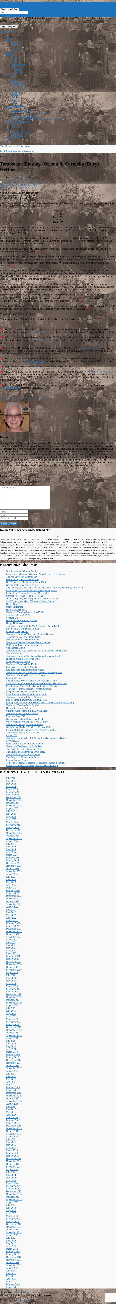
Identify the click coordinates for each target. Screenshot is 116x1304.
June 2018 (11, 1043)
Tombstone (19, 398)
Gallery (9, 75)
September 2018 (14, 1035)
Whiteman (17, 70)
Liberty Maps (18, 135)
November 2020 (14, 964)
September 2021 (14, 937)
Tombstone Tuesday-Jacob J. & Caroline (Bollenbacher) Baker (36, 738)
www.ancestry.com (36, 332)
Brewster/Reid (19, 64)
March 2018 (12, 1051)
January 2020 (12, 991)
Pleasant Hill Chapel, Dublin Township (25, 596)
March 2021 (12, 953)
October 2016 (12, 1098)
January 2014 (12, 1188)
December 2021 (13, 928)
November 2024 (14, 833)
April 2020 (11, 983)
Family (9, 53)
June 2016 (11, 1109)
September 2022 (14, 904)
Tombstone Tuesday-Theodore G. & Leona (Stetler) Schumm (35, 762)
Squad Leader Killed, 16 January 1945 (24, 743)
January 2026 (12, 794)
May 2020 (11, 980)
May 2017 (11, 1079)
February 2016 (13, 1120)
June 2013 (11, 1207)
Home (9, 37)
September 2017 (14, 1068)
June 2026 (11, 781)
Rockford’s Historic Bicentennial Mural (25, 669)
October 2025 (12, 803)
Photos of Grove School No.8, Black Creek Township (32, 765)
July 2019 (10, 1008)
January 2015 (12, 1155)
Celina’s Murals (13, 653)
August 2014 (12, 1169)
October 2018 (12, 1032)
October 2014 (12, 1164)
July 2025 (10, 811)
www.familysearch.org (89, 348)
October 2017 (12, 1065)
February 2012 (13, 1251)
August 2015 (12, 1136)
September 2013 (14, 1199)
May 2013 (11, 1210)
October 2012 (12, 1229)
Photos (15, 78)
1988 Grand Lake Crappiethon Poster (24, 645)
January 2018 (12, 1057)
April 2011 (11, 1279)
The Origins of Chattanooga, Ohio (22, 757)
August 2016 (12, 1103)
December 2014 (13, 1158)
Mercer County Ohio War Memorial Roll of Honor (36, 119)
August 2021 (12, 939)
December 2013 (13, 1191)
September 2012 (14, 1232)
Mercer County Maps (16, 130)
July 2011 (10, 1270)
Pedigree (16, 56)
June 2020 (11, 978)
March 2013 (12, 1216)
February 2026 (13, 792)
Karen (15, 42)
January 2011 (12, 1287)
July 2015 (10, 1139)
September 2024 (14, 838)
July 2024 (10, 844)
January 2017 (12, 1090)
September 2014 (14, 1166)
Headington (17, 72)
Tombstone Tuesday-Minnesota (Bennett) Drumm (29, 634)
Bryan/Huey (18, 67)
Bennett (15, 97)
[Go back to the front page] (0, 23)
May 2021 (11, 948)
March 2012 (12, 1248)
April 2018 (11, 1049)
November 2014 (14, 1161)
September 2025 (14, 805)
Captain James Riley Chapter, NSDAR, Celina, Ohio (31, 680)
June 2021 (11, 945)
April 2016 (11, 1114)
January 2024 (12, 860)
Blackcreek (17, 127)
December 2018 (13, 1027)
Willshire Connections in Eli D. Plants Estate (27, 710)
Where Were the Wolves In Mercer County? (27, 721)
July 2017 (10, 1073)
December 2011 (13, 1257)
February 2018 (13, 1054)
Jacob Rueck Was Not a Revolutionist (18, 151)
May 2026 (11, 783)
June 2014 (11, 1175)
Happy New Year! (14, 604)
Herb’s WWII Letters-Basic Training (29, 113)
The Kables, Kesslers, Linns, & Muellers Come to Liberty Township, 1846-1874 (44, 587)
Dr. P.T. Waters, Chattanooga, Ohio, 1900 (26, 582)
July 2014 (10, 1172)
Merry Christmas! (14, 606)
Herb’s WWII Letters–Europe (26, 116)
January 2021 (12, 958)
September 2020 (14, 969)
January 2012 (12, 1254)
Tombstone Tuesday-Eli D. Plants (22, 713)
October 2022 (12, 901)
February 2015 (13, 1153)
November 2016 (14, 1095)
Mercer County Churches (18, 122)
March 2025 (12, 822)
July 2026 (10, 778)
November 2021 (14, 931)
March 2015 (12, 1150)
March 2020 (12, 986)
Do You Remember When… (19, 708)
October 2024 (12, 835)
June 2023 (11, 879)
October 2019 (12, 1000)
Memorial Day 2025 (15, 716)
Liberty (15, 124)
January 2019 (12, 1024)
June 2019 (11, 1010)
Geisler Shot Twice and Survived (22, 585)
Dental (15, 48)
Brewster (16, 91)
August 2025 (12, 808)
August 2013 (12, 1202)
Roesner (16, 100)
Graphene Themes (22, 1300)
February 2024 (13, 857)
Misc (14, 50)
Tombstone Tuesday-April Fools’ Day (24, 746)
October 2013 (12, 1196)
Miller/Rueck (18, 83)
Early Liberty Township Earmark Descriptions (28, 593)
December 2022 (13, 896)
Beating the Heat (14, 678)
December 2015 (13, 1125)
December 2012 (13, 1224)
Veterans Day (12, 617)
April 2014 (11, 1180)
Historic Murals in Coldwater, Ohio (23, 658)
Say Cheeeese (12, 741)
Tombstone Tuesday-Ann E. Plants (22, 732)
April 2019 (11, 1016)
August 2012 (12, 1235)
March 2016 (12, 1117)
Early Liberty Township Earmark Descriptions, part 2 (31, 590)
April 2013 (11, 1213)
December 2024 (13, 830)
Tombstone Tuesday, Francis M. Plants (24, 724)
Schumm (16, 61)
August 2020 (12, 972)
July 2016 (10, 1106)
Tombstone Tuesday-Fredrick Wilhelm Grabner (28, 689)
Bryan (15, 94)
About (9, 39)
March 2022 (12, 920)
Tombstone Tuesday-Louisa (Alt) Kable (25, 612)
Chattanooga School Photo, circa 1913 (24, 719)
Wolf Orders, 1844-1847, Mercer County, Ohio (28, 727)
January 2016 (12, 1123)
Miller (15, 59)
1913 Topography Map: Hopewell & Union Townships (32, 598)
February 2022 (13, 923)
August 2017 (12, 1071)
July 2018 (10, 1041)
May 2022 (11, 915)
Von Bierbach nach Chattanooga (15, 146)
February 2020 (13, 989)
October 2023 (12, 868)
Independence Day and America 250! (24, 691)
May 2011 (11, 1276)
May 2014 (11, 1177)
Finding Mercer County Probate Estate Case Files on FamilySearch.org (40, 702)
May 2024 (11, 849)
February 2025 (13, 824)
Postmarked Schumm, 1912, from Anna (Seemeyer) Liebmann (36, 574)
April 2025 (11, 819)
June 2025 (11, 813)
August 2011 (12, 1268)
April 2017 (11, 1082)
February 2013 (13, 1218)
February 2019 (13, 1021)
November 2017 (14, 1062)
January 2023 (12, 893)
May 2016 (11, 1112)
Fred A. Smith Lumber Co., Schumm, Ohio (26, 700)
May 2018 (11, 1046)
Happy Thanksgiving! (16, 609)
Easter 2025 (11, 735)
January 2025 (12, 827)
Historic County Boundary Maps (21, 620)
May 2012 (11, 1243)
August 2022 (12, 907)
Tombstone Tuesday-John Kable (21, 664)
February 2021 (13, 956)
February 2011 (13, 1284)
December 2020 (13, 961)
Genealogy (17, 45)
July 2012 (10, 1238)
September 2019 (14, 1002)
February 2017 (13, 1087)
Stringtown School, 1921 (18, 615)
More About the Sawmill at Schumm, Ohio (26, 694)
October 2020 (12, 967)
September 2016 (14, 1101)
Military (10, 108)
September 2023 (14, 871)
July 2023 (10, 876)
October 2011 (12, 1262)
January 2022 (12, 926)
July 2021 (10, 942)
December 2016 (13, 1093)
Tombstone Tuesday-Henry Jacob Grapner (26, 675)
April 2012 (11, 1246)
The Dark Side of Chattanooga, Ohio (23, 749)
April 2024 (11, 852)
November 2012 (14, 1227)
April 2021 (11, 950)
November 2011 (13, 1259)
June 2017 (11, 1076)
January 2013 (12, 1221)
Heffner (22, 177)
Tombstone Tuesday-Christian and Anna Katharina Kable (33, 656)
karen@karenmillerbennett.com (25, 1292)
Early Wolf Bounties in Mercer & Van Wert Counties (31, 730)
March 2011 (12, 1281)
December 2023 (13, 863)
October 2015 (12, 1131)
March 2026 (12, 789)
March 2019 (12, 1019)
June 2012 (11, 1240)
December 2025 (13, 797)
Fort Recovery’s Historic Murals (21, 667)
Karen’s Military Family (23, 111)
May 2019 (11, 1013)
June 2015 (11, 1142)
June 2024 (11, 846)
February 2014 (13, 1186)
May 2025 (11, 816)
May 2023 (11, 882)
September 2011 (13, 1265)
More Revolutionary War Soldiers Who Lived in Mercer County (36, 683)
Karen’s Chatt (6, 32)
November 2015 (14, 1128)
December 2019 (13, 994)
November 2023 (14, 865)
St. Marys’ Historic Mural (18, 661)
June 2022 (11, 912)
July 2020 (10, 975)
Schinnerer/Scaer (20, 89)
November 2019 (14, 997)
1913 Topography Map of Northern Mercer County (30, 601)
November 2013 (14, 1194)
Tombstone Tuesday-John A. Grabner (24, 697)
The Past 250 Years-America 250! (22, 576)
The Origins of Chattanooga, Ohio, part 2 (25, 751)
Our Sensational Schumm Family (22, 571)
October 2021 (12, 934)
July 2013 (10, 1205)
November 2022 (14, 898)
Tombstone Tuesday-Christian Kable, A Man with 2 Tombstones (36, 650)
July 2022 (10, 909)
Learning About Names (17, 760)
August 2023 (12, 874)
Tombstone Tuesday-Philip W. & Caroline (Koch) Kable (33, 626)
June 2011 (11, 1273)
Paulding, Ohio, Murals (17, 631)
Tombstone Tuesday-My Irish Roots (23, 754)
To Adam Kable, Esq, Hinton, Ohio (23, 637)
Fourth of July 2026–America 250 (22, 579)
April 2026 (11, 786)
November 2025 (14, 800)
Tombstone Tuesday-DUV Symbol (22, 705)
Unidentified (18, 105)
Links (8, 138)
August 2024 (12, 841)
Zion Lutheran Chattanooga (39, 398)
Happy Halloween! (15, 623)
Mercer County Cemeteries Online (22, 639)
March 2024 (12, 855)
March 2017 (12, 1084)
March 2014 (12, 1183)
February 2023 (13, 890)
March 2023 (12, 887)
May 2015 (11, 1145)
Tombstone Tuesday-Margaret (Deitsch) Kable (28, 642)
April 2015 (11, 1147)
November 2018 (14, 1030)
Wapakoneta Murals (15, 648)
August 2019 (12, 1005)
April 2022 (11, 917)
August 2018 (12, 1038)
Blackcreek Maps (20, 132)
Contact (9, 141)
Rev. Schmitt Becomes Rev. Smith (22, 628)
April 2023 (11, 885)
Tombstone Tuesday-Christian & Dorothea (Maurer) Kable (34, 672)
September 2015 (14, 1134)
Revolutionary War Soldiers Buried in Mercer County (31, 686)
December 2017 (13, 1060)
